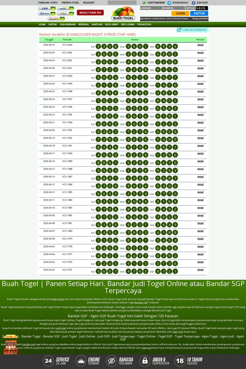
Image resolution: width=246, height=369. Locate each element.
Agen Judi (147, 347)
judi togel (61, 328)
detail (200, 44)
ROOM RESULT (180, 2)
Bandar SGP (141, 302)
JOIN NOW (202, 2)
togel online (57, 299)
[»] (192, 29)
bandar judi (28, 344)
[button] (90, 12)
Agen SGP (178, 331)
